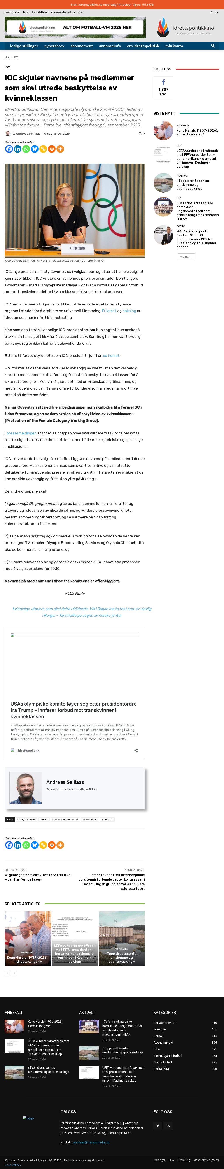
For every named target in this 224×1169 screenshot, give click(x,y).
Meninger (27, 952)
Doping (181, 226)
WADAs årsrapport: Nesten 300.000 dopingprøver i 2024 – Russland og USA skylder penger (197, 239)
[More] (60, 149)
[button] (213, 46)
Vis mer (184, 256)
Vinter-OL (107, 819)
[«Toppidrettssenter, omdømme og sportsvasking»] (122, 938)
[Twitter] (168, 1126)
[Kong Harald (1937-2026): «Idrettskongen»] (28, 938)
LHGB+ (44, 819)
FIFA (74, 941)
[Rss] (216, 12)
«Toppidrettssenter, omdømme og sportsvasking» (122, 958)
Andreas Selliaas (65, 782)
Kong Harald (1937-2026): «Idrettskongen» (28, 960)
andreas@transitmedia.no (91, 1142)
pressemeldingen (22, 433)
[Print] (52, 149)
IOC (16, 57)
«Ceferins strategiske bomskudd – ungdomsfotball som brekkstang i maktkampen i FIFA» (198, 211)
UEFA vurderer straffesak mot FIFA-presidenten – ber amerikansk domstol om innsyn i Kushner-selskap (74, 954)
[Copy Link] (43, 149)
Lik (163, 79)
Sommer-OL (89, 819)
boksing (129, 311)
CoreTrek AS (12, 1165)
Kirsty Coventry (27, 819)
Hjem (8, 57)
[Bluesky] (34, 149)
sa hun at (111, 355)
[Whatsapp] (26, 149)
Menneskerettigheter (65, 819)
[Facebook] (211, 12)
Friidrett (109, 311)
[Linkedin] (17, 149)
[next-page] (14, 973)
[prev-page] (7, 973)
